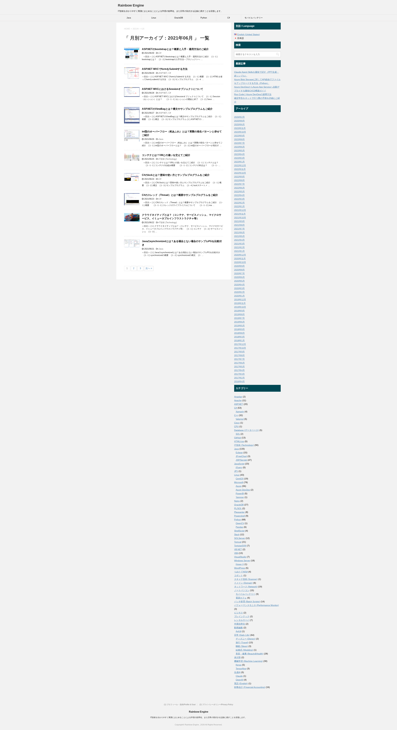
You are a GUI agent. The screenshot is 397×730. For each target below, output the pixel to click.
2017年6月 (239, 363)
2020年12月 (240, 255)
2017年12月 (240, 344)
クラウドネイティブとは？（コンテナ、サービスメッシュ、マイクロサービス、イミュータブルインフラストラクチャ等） (181, 217)
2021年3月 (239, 243)
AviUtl (238, 631)
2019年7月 (239, 318)
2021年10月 (240, 217)
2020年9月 (239, 266)
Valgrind (240, 419)
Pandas (239, 527)
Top (389, 722)
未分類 (237, 657)
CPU (236, 426)
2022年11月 (240, 169)
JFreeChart (241, 456)
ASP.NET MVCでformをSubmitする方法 (164, 69)
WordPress (239, 568)
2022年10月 (240, 173)
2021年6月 (239, 232)
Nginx (237, 501)
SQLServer (239, 538)
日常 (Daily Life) (242, 635)
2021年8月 (239, 225)
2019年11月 (240, 303)
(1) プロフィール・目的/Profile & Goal (180, 704)
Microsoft (238, 482)
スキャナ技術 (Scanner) (246, 579)
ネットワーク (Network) (245, 586)
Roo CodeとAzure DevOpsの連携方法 (252, 94)
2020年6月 (239, 277)
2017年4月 (239, 370)
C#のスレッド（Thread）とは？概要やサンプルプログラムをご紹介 (180, 195)
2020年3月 (239, 288)
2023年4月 (239, 154)
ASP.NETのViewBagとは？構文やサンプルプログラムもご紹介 (177, 109)
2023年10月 (240, 132)
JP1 (236, 471)
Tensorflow (241, 668)
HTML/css (239, 441)
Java (129, 18)
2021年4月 (239, 240)
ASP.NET (163, 73)
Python (204, 18)
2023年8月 (239, 139)
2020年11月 (240, 258)
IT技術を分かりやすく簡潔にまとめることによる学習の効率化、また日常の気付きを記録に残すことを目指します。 (198, 717)
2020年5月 (239, 281)
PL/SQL (238, 508)
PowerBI (240, 493)
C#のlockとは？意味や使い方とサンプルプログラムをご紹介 (176, 175)
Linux (153, 18)
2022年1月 (239, 206)
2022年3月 (239, 199)
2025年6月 (239, 124)
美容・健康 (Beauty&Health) (249, 653)
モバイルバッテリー (254, 18)
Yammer (240, 497)
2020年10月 (240, 262)
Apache (238, 400)
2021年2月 (239, 247)
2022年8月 (239, 180)
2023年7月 (239, 143)
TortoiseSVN (240, 545)
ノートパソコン (241, 590)
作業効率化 (239, 624)
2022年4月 (239, 195)
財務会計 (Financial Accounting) (249, 687)
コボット (238, 575)
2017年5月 (239, 366)
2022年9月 (239, 176)
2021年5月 (239, 236)
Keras (238, 665)
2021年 (136, 29)
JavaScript (239, 463)
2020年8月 (239, 269)
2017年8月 (239, 355)
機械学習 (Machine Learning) (248, 661)
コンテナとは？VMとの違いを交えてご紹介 (166, 155)
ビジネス (238, 612)
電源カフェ (241, 598)
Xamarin (240, 411)
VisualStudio (240, 557)
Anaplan (238, 396)
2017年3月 (239, 374)
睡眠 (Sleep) (242, 646)
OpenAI (239, 679)
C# (228, 18)
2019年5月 (239, 325)
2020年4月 (239, 284)
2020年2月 (239, 292)
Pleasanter (239, 512)
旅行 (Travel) (242, 642)
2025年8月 (239, 120)
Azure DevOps (243, 490)
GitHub (237, 437)
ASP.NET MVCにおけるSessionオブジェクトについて (172, 89)
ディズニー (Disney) (245, 639)
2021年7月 (239, 229)
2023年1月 (239, 161)
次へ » (148, 268)
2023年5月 (239, 150)
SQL (238, 434)
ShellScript (239, 530)
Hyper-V (240, 564)
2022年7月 (239, 184)
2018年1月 (239, 340)
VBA (236, 553)
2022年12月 (240, 165)
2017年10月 (240, 348)
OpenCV (240, 523)
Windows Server (242, 560)
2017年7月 (239, 359)
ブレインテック (241, 616)
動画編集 (238, 627)
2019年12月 (240, 299)
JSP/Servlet (241, 460)
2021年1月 (239, 251)
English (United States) (248, 34)
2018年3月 (239, 337)
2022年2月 (239, 202)
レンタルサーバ (241, 620)
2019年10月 (240, 307)
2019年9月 (239, 310)
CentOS (239, 478)
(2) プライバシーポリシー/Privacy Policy (216, 704)
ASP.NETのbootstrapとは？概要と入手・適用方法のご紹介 (175, 49)
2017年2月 (239, 377)
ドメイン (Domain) (243, 583)
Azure (238, 486)
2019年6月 (239, 322)
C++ (236, 415)
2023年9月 (239, 135)
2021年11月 (240, 214)
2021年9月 (239, 221)
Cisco (237, 422)
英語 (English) (241, 683)
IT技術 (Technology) (168, 159)
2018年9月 (239, 329)
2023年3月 (239, 158)
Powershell (239, 516)
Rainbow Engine (131, 5)
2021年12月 (240, 210)
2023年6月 (239, 147)
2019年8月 (239, 314)
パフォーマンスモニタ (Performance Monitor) (256, 605)
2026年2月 (239, 117)
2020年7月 (239, 273)
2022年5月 (239, 191)
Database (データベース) (246, 430)
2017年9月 (239, 351)
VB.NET (238, 549)
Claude (239, 676)
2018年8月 (239, 333)
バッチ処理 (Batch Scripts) (247, 601)
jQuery (239, 467)
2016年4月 (239, 381)
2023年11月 (240, 128)
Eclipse (239, 452)
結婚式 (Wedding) (244, 650)
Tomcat (237, 542)
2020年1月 (239, 296)
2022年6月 (239, 188)
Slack (236, 534)
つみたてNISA (241, 571)
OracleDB (178, 18)
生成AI (237, 672)
